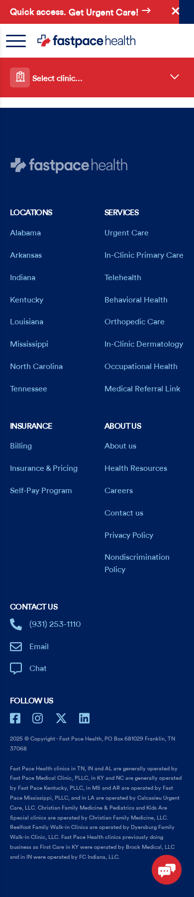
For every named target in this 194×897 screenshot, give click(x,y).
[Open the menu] (21, 41)
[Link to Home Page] (100, 41)
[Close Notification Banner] (176, 11)
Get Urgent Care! (105, 12)
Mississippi (29, 344)
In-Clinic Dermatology (143, 344)
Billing (21, 446)
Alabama (25, 233)
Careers (118, 491)
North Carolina (36, 367)
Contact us (123, 513)
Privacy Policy (128, 535)
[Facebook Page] (15, 718)
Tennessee (28, 389)
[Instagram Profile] (37, 718)
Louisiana (26, 322)
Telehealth (122, 278)
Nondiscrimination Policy (137, 563)
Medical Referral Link (142, 389)
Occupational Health (141, 367)
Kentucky (26, 300)
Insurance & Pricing (44, 468)
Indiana (22, 278)
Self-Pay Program (41, 491)
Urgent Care (126, 233)
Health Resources (135, 468)
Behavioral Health (136, 300)
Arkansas (26, 255)
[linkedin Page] (84, 718)
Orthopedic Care (134, 322)
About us (120, 446)
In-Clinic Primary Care (144, 255)
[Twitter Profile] (61, 718)
